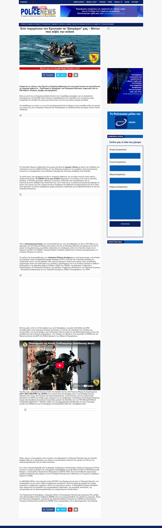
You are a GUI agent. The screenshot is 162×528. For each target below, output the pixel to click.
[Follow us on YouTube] (33, 2)
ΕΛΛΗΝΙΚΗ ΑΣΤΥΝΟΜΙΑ (33, 24)
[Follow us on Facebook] (31, 2)
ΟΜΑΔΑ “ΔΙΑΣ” (91, 2)
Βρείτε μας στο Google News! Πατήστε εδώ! (60, 68)
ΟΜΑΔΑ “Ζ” (118, 2)
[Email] (75, 75)
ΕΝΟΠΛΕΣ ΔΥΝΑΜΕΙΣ (65, 24)
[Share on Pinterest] (70, 75)
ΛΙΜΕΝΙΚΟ (55, 24)
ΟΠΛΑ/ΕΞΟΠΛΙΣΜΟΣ (108, 24)
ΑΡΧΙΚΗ (23, 24)
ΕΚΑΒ (74, 24)
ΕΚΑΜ (127, 2)
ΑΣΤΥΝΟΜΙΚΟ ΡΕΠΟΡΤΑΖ (84, 24)
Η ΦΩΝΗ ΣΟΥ (97, 24)
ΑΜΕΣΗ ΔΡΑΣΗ (79, 2)
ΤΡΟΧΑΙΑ (102, 2)
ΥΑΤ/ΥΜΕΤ (135, 2)
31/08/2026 (23, 2)
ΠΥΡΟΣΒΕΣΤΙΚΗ (46, 24)
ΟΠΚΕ (110, 2)
